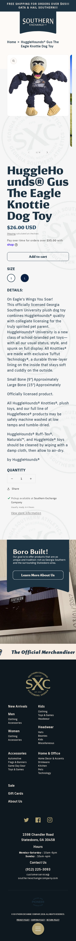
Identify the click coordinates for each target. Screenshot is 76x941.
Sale (11, 785)
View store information (26, 513)
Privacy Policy (23, 920)
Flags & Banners (17, 762)
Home (11, 42)
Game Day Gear (17, 765)
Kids (40, 739)
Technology (44, 773)
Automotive (14, 758)
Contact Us (38, 862)
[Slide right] (47, 152)
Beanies (42, 735)
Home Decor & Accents (51, 758)
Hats (40, 732)
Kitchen (42, 765)
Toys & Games (46, 715)
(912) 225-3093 (38, 869)
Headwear (44, 718)
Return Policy (53, 920)
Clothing (12, 719)
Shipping (11, 233)
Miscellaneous (46, 743)
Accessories (15, 722)
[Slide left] (29, 152)
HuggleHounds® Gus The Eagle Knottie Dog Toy (40, 44)
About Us (15, 801)
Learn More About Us (38, 575)
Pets (40, 769)
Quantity (16, 470)
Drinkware (44, 762)
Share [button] (15, 488)
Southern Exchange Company (26, 914)
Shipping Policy (38, 920)
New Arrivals (17, 706)
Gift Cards (15, 793)
